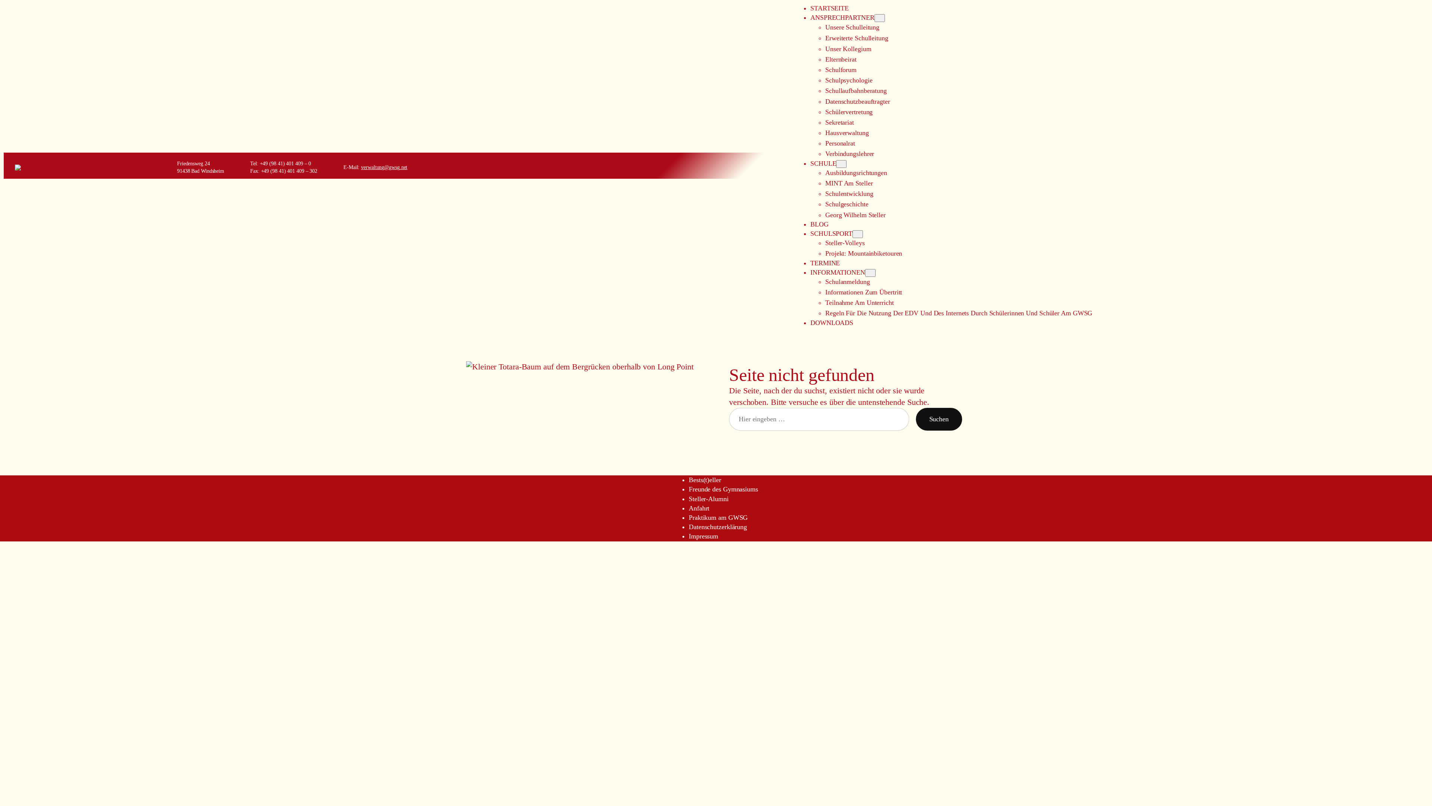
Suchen (939, 419)
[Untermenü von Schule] (841, 164)
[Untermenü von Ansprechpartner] (879, 18)
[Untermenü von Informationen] (870, 273)
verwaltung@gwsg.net (384, 167)
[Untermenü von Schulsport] (857, 234)
